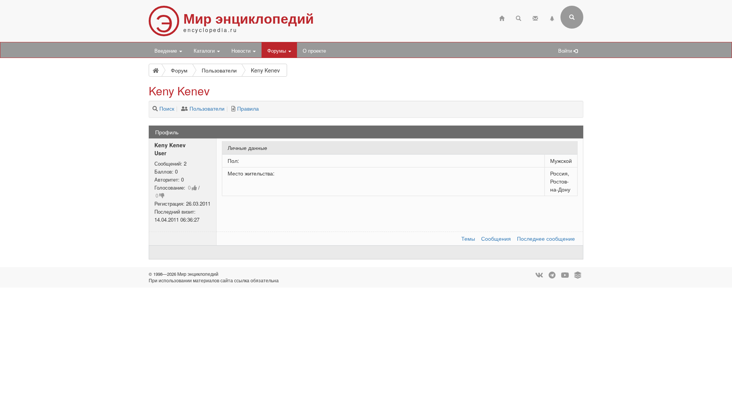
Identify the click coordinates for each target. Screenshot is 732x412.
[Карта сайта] (552, 17)
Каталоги (205, 50)
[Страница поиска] (518, 17)
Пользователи (207, 108)
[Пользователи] (184, 108)
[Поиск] (155, 108)
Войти (565, 50)
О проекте (314, 50)
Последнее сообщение (546, 238)
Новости (241, 50)
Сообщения (496, 238)
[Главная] (501, 17)
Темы (468, 238)
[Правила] (233, 108)
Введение (166, 50)
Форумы (277, 50)
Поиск (166, 108)
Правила (248, 108)
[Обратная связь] (535, 17)
